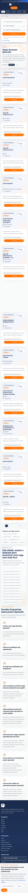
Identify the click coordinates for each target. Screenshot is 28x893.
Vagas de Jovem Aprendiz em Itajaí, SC (11, 602)
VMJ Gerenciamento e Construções (13, 189)
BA (18, 568)
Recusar (20, 886)
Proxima (20, 525)
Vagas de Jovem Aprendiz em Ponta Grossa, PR (12, 593)
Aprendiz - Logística (9, 496)
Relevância (11, 64)
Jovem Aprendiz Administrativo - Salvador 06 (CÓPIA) (9, 392)
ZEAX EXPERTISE (8, 83)
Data (17, 64)
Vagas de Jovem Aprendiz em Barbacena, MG (12, 585)
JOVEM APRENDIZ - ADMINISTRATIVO (8, 321)
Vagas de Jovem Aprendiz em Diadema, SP (11, 582)
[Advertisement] (14, 296)
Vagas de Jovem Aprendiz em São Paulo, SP (12, 588)
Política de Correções (6, 844)
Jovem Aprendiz (8, 183)
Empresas (19, 11)
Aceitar (4, 890)
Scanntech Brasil (16, 536)
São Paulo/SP (8, 363)
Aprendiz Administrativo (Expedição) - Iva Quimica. (8, 256)
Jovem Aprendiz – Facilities (8, 356)
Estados (3, 823)
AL (7, 568)
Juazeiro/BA (7, 504)
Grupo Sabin (8, 467)
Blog (24, 11)
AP (14, 568)
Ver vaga (13, 99)
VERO (6, 326)
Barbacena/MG (8, 328)
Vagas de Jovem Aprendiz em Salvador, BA (11, 591)
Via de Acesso (8, 259)
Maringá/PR (7, 226)
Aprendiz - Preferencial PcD (8, 113)
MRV (6, 396)
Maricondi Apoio (14, 542)
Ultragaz (7, 502)
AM (11, 568)
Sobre (2, 831)
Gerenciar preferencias (8, 886)
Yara (6, 153)
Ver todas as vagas (6, 40)
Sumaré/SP (7, 120)
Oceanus (5, 539)
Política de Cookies (5, 848)
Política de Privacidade (6, 846)
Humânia (21, 542)
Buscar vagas (14, 34)
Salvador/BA (7, 398)
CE (21, 568)
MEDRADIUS (5, 542)
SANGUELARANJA (9, 361)
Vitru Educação (8, 224)
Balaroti (6, 431)
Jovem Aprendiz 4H (9, 77)
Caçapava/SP (8, 191)
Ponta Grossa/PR (9, 433)
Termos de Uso (4, 850)
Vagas (3, 11)
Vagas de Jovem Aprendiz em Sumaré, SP (11, 574)
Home (2, 16)
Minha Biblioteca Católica (14, 539)
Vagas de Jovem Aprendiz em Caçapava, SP (12, 577)
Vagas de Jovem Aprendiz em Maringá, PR (11, 579)
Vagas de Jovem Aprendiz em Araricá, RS (11, 571)
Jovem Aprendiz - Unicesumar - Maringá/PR (8, 220)
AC (3, 568)
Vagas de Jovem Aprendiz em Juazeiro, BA (11, 596)
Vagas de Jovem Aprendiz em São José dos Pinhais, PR (14, 599)
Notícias (8, 11)
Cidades (13, 11)
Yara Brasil (7, 118)
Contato (3, 840)
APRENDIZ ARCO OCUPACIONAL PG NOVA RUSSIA (8, 427)
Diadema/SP (7, 261)
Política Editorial (5, 842)
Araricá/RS (7, 85)
